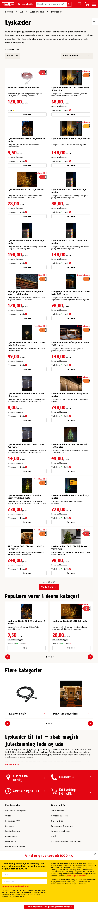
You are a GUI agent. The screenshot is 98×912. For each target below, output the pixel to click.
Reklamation (11, 836)
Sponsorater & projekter (62, 826)
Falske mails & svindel (15, 846)
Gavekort (9, 826)
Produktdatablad (83, 71)
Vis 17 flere (47, 587)
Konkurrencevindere (60, 831)
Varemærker (11, 841)
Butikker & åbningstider (16, 811)
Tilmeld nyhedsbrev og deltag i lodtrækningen (49, 907)
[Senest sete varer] (95, 21)
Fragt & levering (12, 831)
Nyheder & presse (59, 816)
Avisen (8, 816)
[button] (46, 657)
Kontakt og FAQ (12, 821)
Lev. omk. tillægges (59, 106)
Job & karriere (57, 811)
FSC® (53, 836)
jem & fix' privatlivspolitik (76, 876)
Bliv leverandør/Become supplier (66, 841)
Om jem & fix (57, 821)
